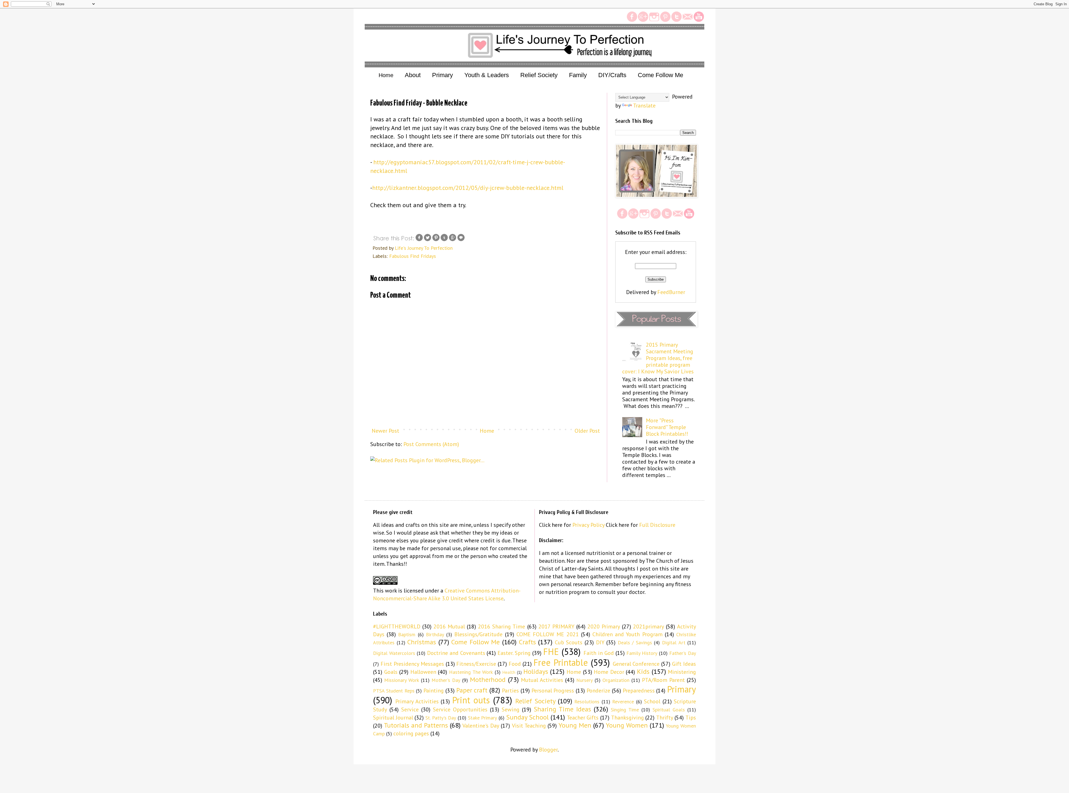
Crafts (527, 642)
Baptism (406, 634)
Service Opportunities (460, 709)
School (652, 701)
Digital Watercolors (394, 653)
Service (410, 709)
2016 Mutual (449, 626)
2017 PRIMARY (556, 626)
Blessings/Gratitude (478, 634)
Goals (391, 671)
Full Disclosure (657, 524)
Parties (510, 690)
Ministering (682, 671)
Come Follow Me (475, 642)
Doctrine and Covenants (456, 653)
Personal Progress (552, 690)
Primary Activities (416, 701)
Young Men (574, 725)
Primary (681, 689)
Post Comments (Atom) (431, 444)
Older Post (587, 430)
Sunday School (527, 717)
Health (508, 672)
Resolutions (586, 701)
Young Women (627, 725)
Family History (642, 653)
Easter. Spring (514, 653)
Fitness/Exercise (476, 663)
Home (386, 75)
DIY (600, 642)
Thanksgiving (627, 717)
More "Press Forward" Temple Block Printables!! (667, 427)
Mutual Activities (542, 680)
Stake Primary (482, 717)
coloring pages (411, 733)
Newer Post (385, 430)
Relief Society (535, 701)
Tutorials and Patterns (416, 725)
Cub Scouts (569, 642)
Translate (644, 105)
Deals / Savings (635, 642)
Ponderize (598, 690)
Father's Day (682, 653)
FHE (551, 651)
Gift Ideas (684, 663)
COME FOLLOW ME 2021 (547, 634)
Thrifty (664, 717)
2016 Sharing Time (501, 626)
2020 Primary (603, 626)
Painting (433, 690)
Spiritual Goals (669, 709)
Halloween (423, 671)
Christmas (421, 642)
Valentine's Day (480, 725)
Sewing (510, 709)
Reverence (623, 701)
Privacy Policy (588, 524)
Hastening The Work (471, 672)
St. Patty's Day (440, 717)
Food (515, 663)
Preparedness (639, 690)
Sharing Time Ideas (562, 709)
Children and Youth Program (627, 634)
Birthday (435, 634)
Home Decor (609, 671)
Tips (690, 717)
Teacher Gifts (583, 717)
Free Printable (560, 662)
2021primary (648, 626)
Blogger (548, 749)
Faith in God (598, 653)
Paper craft (472, 690)
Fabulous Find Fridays (412, 256)
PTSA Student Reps (394, 690)
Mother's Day (445, 680)
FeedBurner (671, 292)
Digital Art (673, 642)
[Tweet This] (427, 240)
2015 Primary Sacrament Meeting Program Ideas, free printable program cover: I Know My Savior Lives (658, 358)
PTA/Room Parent (663, 680)
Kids (643, 671)
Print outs (471, 700)
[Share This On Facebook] (419, 240)
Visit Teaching (529, 725)
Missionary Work (401, 680)
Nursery (584, 680)
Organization (615, 680)
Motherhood (488, 679)
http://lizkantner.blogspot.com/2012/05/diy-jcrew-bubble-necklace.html (467, 188)
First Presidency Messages (412, 663)
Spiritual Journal (393, 717)
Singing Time (625, 709)
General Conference (636, 663)
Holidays (535, 671)
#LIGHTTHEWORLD (396, 626)
